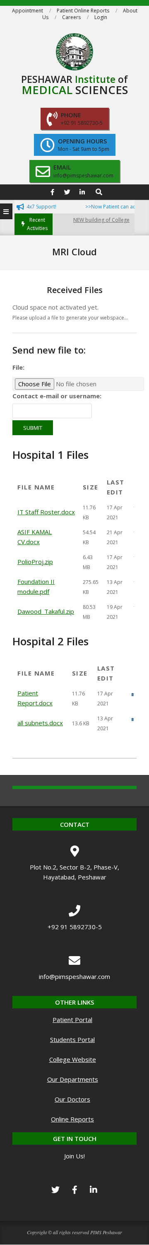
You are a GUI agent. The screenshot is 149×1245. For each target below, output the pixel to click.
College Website (72, 1059)
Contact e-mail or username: (56, 396)
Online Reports (72, 1119)
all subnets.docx (40, 723)
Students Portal (72, 1039)
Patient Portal (72, 1019)
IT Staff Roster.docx (46, 512)
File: (18, 367)
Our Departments (72, 1079)
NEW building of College (95, 219)
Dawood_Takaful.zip (45, 611)
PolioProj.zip (35, 561)
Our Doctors (72, 1099)
